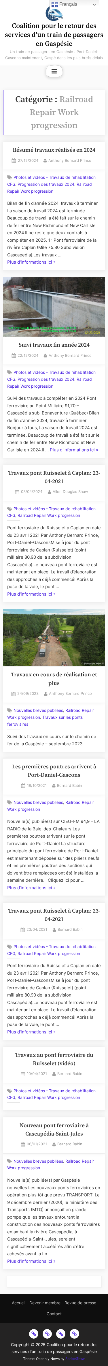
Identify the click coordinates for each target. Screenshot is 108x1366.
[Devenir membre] (47, 1333)
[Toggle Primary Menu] (54, 71)
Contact (54, 1313)
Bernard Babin (69, 785)
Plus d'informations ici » (31, 261)
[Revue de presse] (60, 1333)
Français (67, 4)
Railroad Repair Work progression (49, 515)
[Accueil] (33, 1333)
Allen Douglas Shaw (70, 491)
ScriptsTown (75, 1358)
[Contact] (74, 1333)
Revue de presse (80, 1302)
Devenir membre (44, 1302)
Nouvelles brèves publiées (38, 710)
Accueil (18, 1302)
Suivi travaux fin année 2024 (54, 345)
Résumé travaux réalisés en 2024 (54, 150)
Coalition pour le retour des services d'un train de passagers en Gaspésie (54, 35)
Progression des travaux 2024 (46, 184)
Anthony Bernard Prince (69, 160)
